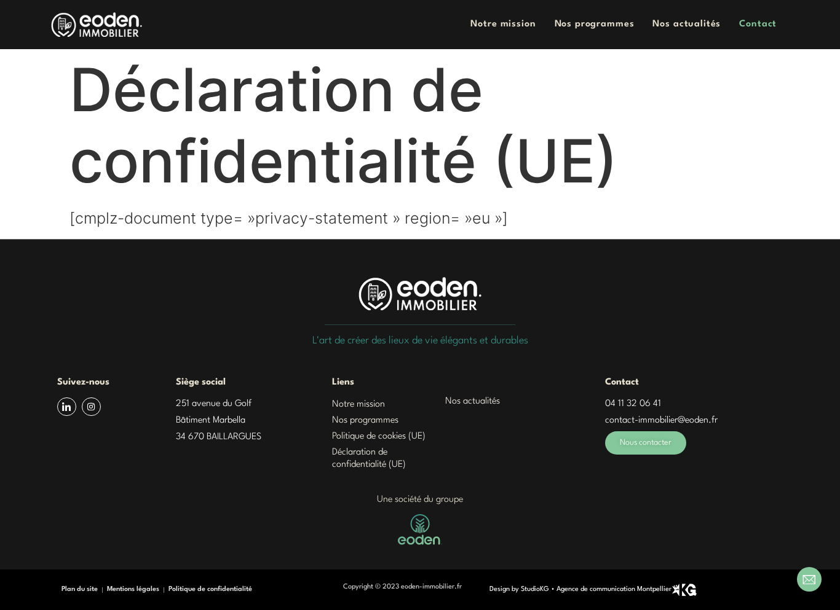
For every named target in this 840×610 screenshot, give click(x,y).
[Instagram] (91, 406)
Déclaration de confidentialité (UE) (369, 458)
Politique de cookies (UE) (379, 436)
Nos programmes (595, 24)
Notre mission (503, 24)
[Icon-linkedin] (66, 406)
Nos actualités (686, 24)
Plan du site (79, 589)
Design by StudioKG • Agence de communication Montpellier (580, 589)
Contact (758, 24)
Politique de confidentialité (210, 589)
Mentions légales (133, 589)
